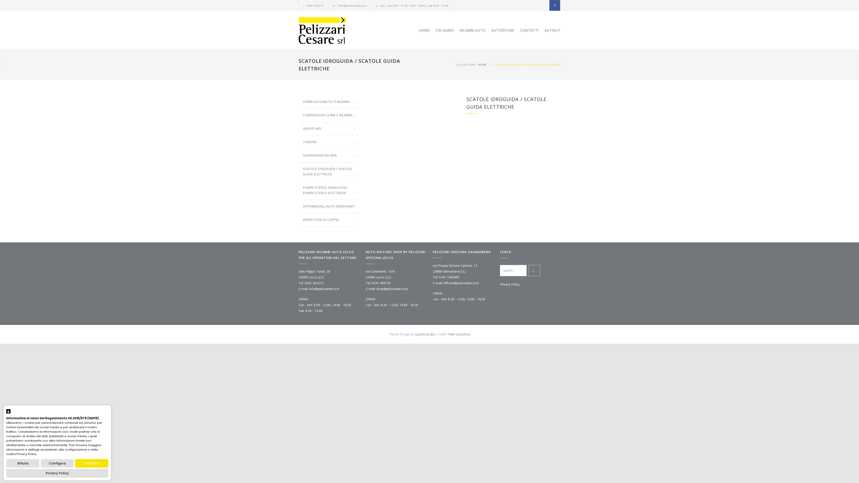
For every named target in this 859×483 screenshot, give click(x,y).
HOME (424, 30)
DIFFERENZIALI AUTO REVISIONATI (329, 206)
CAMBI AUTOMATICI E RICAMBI (326, 102)
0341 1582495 (449, 277)
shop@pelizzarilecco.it (392, 289)
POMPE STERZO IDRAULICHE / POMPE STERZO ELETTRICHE (325, 190)
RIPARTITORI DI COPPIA (321, 220)
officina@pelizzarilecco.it (461, 283)
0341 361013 (315, 6)
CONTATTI (529, 30)
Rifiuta (22, 463)
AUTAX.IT (552, 30)
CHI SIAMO (445, 30)
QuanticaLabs (425, 334)
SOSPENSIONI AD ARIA (320, 155)
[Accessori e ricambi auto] (340, 30)
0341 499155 (381, 283)
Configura (57, 463)
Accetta (92, 463)
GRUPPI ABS (312, 128)
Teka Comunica (459, 334)
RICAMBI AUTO (472, 30)
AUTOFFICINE (502, 30)
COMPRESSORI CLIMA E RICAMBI (327, 115)
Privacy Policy (510, 284)
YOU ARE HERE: (466, 65)
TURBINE (310, 142)
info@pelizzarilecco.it (352, 6)
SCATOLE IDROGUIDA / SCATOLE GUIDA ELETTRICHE (327, 171)
